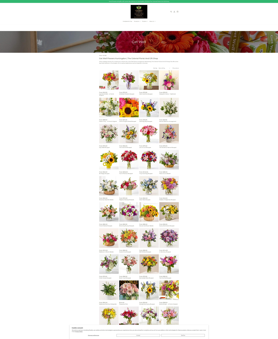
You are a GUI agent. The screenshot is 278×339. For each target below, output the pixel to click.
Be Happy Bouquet (104, 173)
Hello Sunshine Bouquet (145, 94)
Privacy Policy (79, 331)
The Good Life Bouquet (125, 147)
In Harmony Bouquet (165, 252)
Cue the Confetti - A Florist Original (106, 94)
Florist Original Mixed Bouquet (127, 121)
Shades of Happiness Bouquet (167, 199)
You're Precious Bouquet (126, 173)
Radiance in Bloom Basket (106, 252)
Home (100, 55)
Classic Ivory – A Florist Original (108, 121)
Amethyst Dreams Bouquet (126, 94)
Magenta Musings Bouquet (126, 199)
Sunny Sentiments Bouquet (166, 225)
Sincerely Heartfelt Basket (106, 199)
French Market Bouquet (105, 225)
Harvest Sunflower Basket (146, 225)
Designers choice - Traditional (167, 94)
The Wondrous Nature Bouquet (167, 147)
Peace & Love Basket (165, 173)
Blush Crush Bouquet (125, 278)
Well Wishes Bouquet (145, 252)
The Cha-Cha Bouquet (165, 278)
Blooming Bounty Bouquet (126, 225)
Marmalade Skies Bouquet (146, 278)
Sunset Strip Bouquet (125, 252)
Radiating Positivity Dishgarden (108, 304)
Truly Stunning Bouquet (145, 173)
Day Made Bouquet (104, 147)
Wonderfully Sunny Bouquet (147, 304)
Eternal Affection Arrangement (167, 121)
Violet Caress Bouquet (105, 278)
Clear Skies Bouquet (144, 199)
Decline (183, 335)
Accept (138, 335)
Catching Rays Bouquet (145, 121)
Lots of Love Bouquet (145, 147)
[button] (137, 21)
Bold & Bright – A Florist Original (168, 304)
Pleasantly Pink (123, 304)
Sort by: (155, 68)
